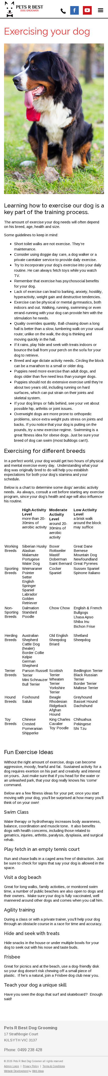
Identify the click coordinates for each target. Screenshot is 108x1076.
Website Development (16, 1071)
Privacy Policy (31, 1066)
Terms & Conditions (53, 1066)
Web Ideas (38, 1071)
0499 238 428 (63, 11)
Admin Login (11, 1066)
